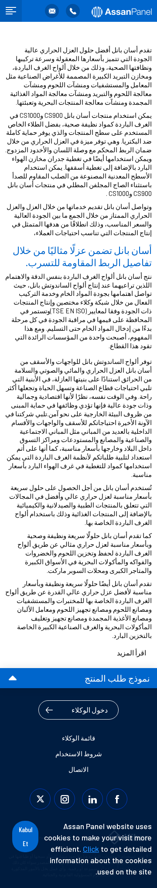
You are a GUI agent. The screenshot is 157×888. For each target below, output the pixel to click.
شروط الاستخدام (78, 754)
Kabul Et (25, 836)
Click (91, 849)
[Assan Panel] (121, 10)
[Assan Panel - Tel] (73, 11)
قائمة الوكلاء (78, 738)
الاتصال (78, 769)
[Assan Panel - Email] (52, 11)
